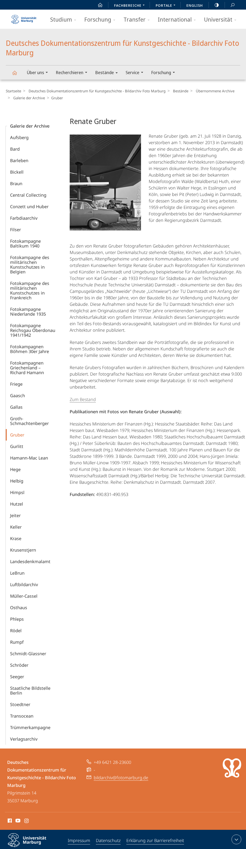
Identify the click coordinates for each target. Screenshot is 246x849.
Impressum (79, 840)
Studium (61, 19)
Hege (15, 469)
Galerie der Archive (29, 97)
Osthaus (18, 607)
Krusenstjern (23, 550)
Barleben (19, 160)
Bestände (104, 72)
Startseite (13, 90)
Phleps (17, 619)
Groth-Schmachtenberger (29, 421)
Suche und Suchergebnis (232, 5)
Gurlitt (16, 446)
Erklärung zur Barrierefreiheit (155, 840)
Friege (16, 384)
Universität (218, 19)
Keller (16, 527)
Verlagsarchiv (23, 739)
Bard (15, 149)
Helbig (16, 481)
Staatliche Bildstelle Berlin (30, 690)
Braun (16, 183)
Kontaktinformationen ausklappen (236, 839)
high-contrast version (217, 5)
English (194, 5)
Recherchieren (69, 72)
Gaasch (17, 395)
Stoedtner (20, 704)
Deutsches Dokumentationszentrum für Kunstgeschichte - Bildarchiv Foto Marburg (14, 72)
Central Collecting (28, 195)
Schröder (19, 665)
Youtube (17, 821)
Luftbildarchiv (24, 584)
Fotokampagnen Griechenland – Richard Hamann (27, 367)
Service (132, 72)
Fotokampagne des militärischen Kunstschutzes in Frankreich (29, 290)
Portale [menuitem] (164, 5)
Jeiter (15, 515)
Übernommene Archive (215, 90)
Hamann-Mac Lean (29, 458)
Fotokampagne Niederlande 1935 (28, 311)
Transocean (21, 716)
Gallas (16, 407)
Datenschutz (108, 840)
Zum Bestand (83, 399)
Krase (15, 538)
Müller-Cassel (23, 596)
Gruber (17, 435)
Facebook (9, 821)
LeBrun (17, 573)
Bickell (17, 172)
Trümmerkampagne (30, 727)
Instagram (27, 821)
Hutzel (16, 504)
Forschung (97, 19)
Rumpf (17, 642)
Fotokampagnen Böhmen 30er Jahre (29, 349)
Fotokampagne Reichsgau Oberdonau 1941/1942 (32, 330)
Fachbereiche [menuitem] (127, 5)
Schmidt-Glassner (28, 653)
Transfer (134, 19)
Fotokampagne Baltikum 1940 (25, 243)
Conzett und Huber (29, 206)
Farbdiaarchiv (23, 218)
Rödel (16, 630)
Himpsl (17, 492)
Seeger (17, 676)
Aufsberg (19, 137)
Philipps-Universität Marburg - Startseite (24, 18)
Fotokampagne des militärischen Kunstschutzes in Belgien (29, 264)
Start (100, 5)
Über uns (35, 72)
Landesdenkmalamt (30, 561)
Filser (15, 229)
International (175, 19)
